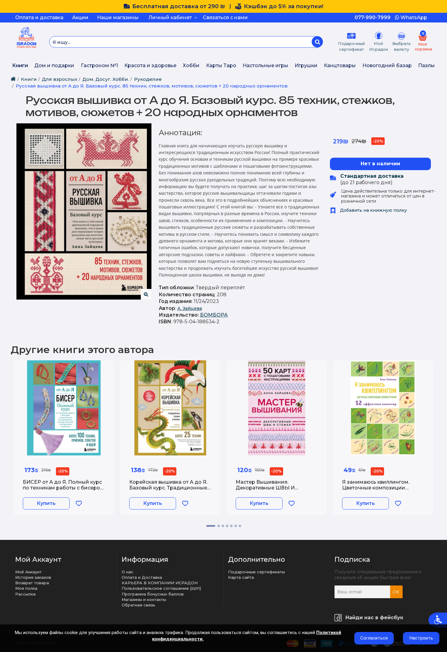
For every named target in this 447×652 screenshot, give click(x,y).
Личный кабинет (171, 17)
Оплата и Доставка (142, 577)
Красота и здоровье (150, 65)
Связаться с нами (225, 17)
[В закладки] (79, 503)
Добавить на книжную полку (373, 210)
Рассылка (25, 594)
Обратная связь (138, 604)
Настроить (421, 638)
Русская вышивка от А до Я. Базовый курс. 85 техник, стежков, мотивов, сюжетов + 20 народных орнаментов (152, 86)
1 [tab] (211, 526)
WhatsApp (413, 17)
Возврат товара (32, 582)
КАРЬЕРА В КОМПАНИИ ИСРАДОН (160, 582)
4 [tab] (227, 526)
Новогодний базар (387, 65)
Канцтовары (340, 65)
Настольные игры (265, 65)
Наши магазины (118, 17)
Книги (20, 65)
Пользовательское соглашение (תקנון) (161, 588)
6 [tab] (235, 526)
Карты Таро (221, 65)
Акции (80, 17)
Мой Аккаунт (28, 571)
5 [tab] (231, 526)
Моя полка (26, 588)
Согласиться (374, 638)
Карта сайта (241, 577)
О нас (127, 571)
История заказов (33, 577)
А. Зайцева (189, 308)
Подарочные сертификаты (256, 571)
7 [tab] (240, 526)
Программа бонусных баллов (153, 594)
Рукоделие (148, 79)
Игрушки (306, 65)
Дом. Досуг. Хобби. (105, 79)
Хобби (191, 65)
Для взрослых (59, 79)
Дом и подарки (54, 65)
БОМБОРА (214, 315)
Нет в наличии (380, 163)
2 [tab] (218, 526)
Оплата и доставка (39, 17)
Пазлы (426, 65)
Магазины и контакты (144, 599)
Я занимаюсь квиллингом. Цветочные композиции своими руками (375, 487)
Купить (46, 503)
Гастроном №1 (99, 65)
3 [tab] (223, 526)
